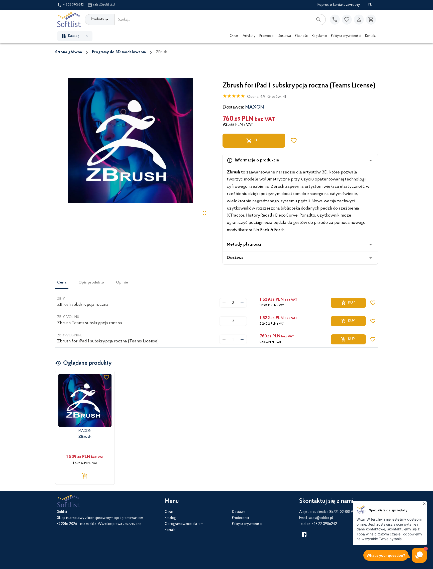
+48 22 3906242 (73, 4)
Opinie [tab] (122, 282)
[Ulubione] (347, 20)
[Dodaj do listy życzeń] (293, 140)
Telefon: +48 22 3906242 (318, 524)
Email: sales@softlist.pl (316, 518)
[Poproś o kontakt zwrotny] (335, 20)
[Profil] (359, 20)
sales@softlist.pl (104, 4)
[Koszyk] (371, 20)
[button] (300, 160)
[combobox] (213, 19)
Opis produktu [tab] (91, 282)
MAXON (254, 107)
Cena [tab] (61, 282)
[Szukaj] (318, 20)
